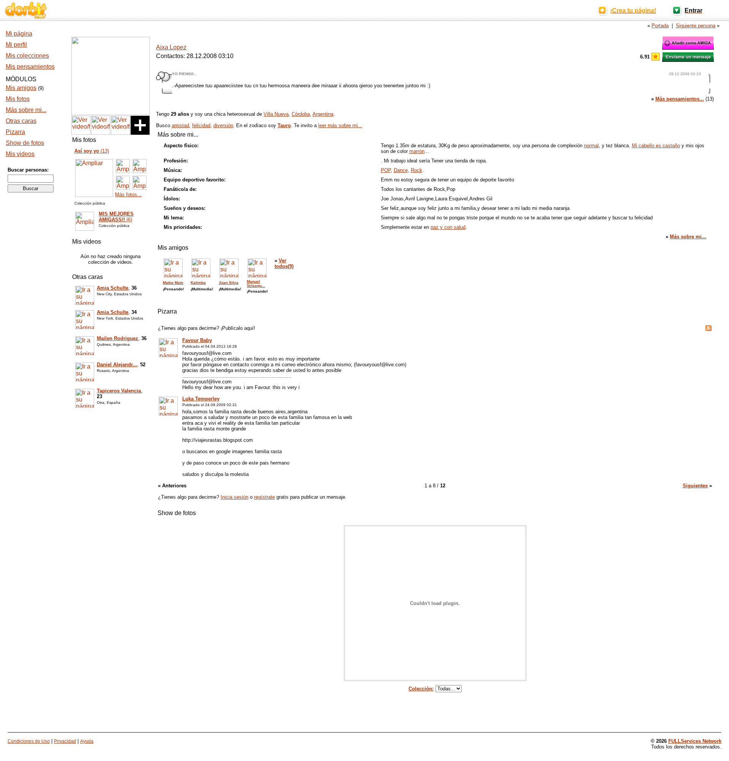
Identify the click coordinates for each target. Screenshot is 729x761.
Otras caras (21, 121)
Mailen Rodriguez (117, 338)
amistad (180, 125)
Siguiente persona (695, 25)
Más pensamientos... (679, 99)
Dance (401, 170)
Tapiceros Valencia (119, 391)
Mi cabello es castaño (656, 145)
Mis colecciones (27, 55)
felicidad (201, 125)
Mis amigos (21, 88)
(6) (116, 216)
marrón (416, 151)
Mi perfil (16, 44)
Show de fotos (25, 143)
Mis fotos (18, 99)
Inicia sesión (234, 497)
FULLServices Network (694, 741)
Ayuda (86, 741)
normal (591, 145)
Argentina (322, 114)
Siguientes (695, 485)
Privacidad (65, 741)
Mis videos (20, 154)
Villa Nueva (276, 114)
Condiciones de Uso (29, 741)
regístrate (264, 497)
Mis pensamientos (30, 66)
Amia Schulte (112, 288)
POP (386, 170)
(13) (91, 151)
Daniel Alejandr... (117, 364)
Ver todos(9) (284, 263)
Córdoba (301, 114)
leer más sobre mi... (340, 125)
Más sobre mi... (26, 110)
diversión (223, 125)
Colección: (421, 689)
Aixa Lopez (171, 47)
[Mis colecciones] (110, 113)
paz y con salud (448, 227)
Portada (660, 25)
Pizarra (15, 132)
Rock (416, 170)
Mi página (19, 33)
